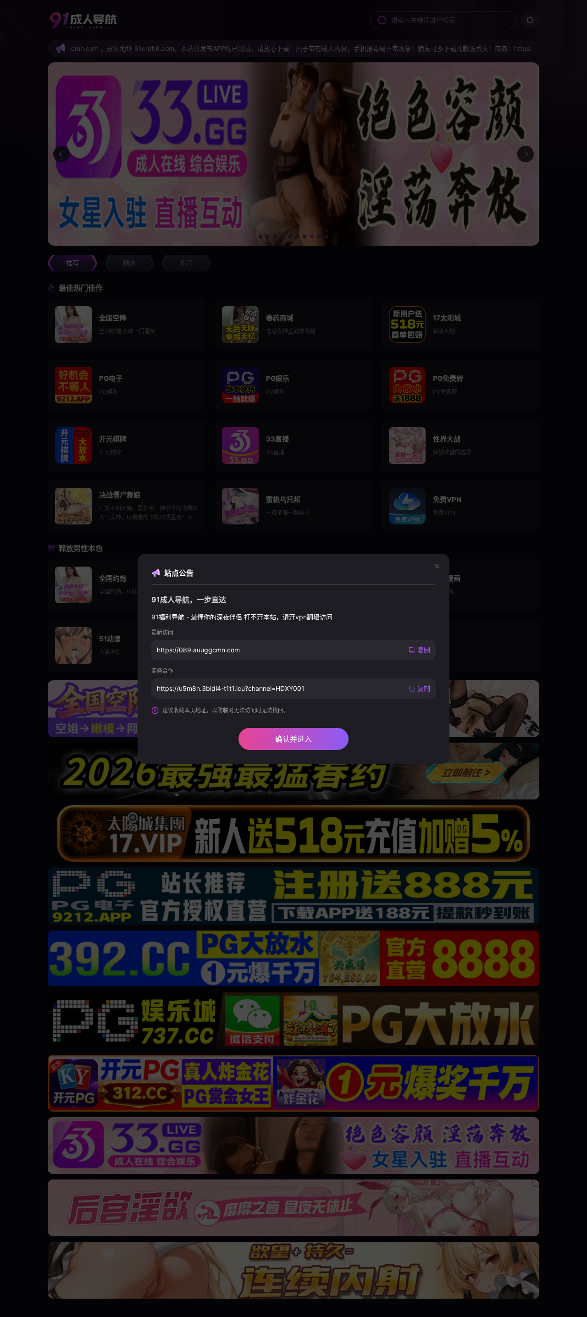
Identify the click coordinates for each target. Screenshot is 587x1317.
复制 (423, 650)
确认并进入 (293, 739)
